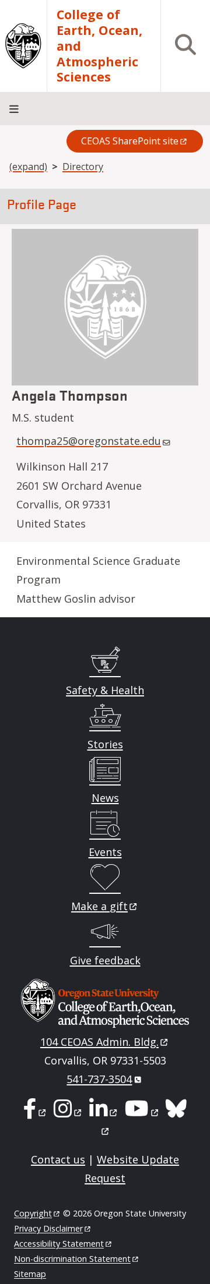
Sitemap (30, 1273)
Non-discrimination (72, 1258)
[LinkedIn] (104, 1112)
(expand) (28, 166)
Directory (82, 166)
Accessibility (59, 1243)
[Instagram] (68, 1112)
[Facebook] (35, 1112)
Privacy (48, 1228)
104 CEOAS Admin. (99, 1042)
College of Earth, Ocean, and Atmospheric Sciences (99, 46)
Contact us (58, 1159)
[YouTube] (142, 1112)
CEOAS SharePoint (129, 141)
